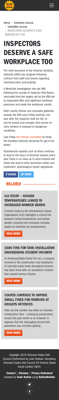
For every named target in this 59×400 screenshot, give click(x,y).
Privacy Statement (42, 373)
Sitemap (23, 373)
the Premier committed (28, 137)
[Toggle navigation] (51, 5)
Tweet (28, 174)
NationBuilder (47, 377)
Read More (13, 233)
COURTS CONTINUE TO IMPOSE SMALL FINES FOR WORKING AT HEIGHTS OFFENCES (26, 299)
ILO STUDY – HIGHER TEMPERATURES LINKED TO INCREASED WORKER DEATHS (24, 200)
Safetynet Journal (23, 23)
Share (11, 174)
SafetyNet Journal (17, 26)
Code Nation (24, 377)
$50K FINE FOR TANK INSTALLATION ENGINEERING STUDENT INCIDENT (29, 250)
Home (7, 23)
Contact (11, 373)
